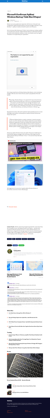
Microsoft (11, 206)
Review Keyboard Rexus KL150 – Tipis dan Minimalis (18, 380)
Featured (9, 271)
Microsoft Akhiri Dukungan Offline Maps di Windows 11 (36, 274)
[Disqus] (25, 294)
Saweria (25, 233)
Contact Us (9, 410)
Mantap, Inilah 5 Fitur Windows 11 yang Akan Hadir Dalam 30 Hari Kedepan (24, 347)
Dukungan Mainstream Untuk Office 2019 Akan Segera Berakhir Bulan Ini (14, 275)
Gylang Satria (12, 20)
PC (10, 11)
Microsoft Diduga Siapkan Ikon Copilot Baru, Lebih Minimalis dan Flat (23, 317)
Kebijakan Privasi (10, 412)
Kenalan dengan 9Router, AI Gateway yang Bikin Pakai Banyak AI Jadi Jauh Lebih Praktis (25, 335)
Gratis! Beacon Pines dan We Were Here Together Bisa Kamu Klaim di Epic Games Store (25, 327)
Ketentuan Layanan (28, 411)
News (9, 11)
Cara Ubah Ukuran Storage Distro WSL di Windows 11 (20, 313)
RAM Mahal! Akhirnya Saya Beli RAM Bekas (20, 392)
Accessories (8, 378)
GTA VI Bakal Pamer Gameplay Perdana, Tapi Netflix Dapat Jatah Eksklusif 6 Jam (25, 321)
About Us (26, 410)
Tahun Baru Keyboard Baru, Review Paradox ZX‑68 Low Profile (24, 385)
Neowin (15, 206)
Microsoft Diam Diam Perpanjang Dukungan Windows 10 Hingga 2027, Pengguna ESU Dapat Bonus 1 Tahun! (25, 344)
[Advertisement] (25, 6)
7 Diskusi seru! (16, 21)
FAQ (7, 411)
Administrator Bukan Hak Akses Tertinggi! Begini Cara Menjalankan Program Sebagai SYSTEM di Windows (25, 340)
